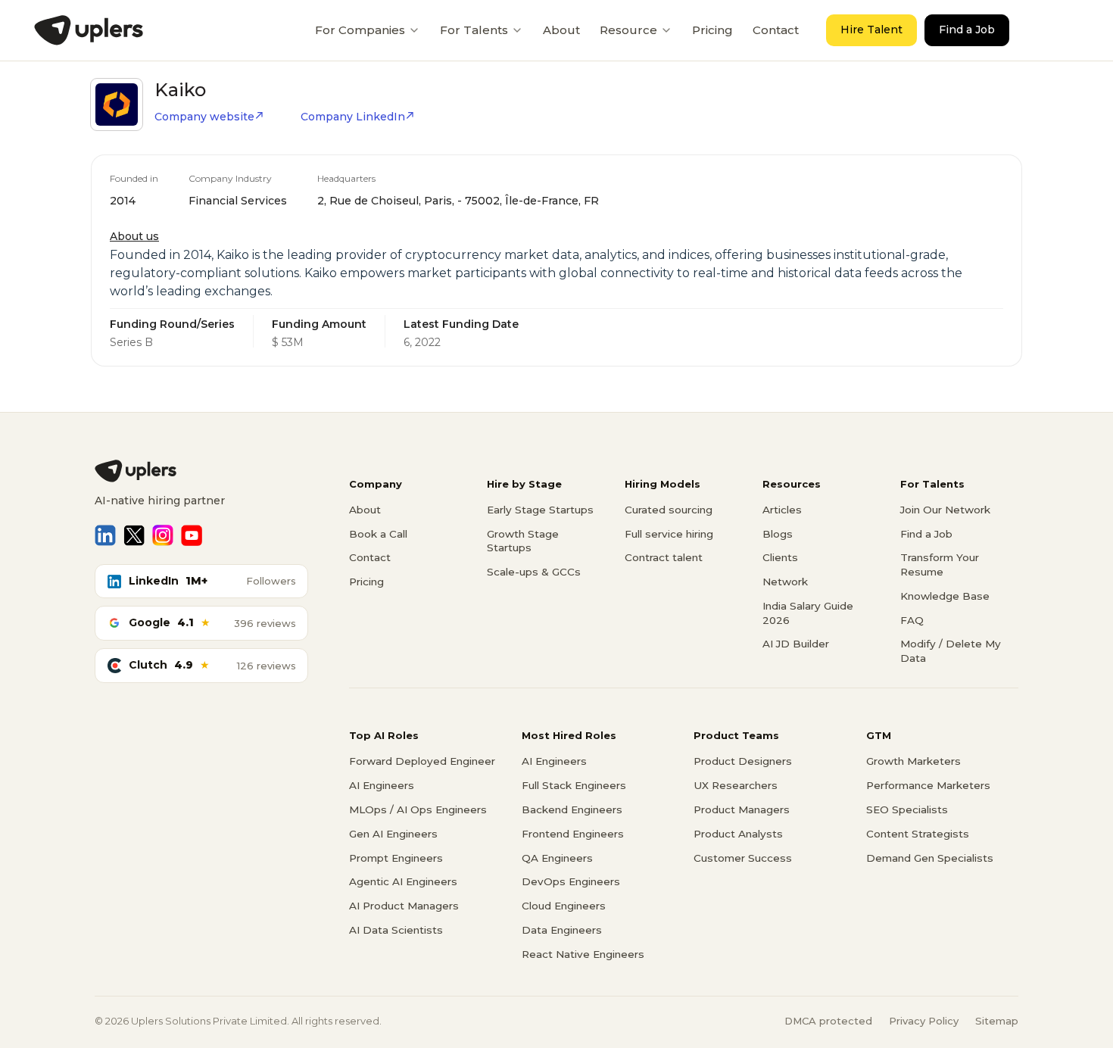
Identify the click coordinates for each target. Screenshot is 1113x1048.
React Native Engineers (583, 954)
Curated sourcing (668, 510)
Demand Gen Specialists (929, 858)
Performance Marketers (928, 785)
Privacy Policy (924, 1021)
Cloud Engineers (564, 906)
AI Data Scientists (396, 930)
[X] (134, 535)
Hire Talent (871, 29)
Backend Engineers (572, 809)
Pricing (712, 30)
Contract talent (664, 557)
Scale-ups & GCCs (534, 572)
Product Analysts (738, 834)
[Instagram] (162, 535)
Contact (776, 30)
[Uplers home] (201, 471)
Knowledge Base (945, 596)
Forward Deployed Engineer (422, 761)
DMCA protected (828, 1021)
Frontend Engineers (573, 834)
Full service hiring (669, 534)
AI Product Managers (404, 906)
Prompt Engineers (396, 858)
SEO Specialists (907, 809)
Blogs (777, 534)
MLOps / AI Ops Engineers (418, 809)
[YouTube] (191, 535)
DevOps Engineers (571, 881)
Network (785, 581)
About (561, 30)
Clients (780, 557)
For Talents (474, 30)
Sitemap (996, 1021)
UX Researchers (736, 785)
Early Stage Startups (540, 510)
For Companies (360, 30)
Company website (204, 116)
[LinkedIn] (105, 535)
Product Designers (743, 761)
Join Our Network (945, 510)
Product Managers (742, 809)
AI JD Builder (795, 644)
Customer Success (743, 858)
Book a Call (378, 534)
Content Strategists (917, 834)
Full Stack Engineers (574, 785)
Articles (782, 510)
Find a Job (967, 29)
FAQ (912, 620)
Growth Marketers (913, 761)
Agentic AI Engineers (403, 881)
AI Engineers (381, 785)
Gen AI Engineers (393, 834)
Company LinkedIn (353, 116)
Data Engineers (562, 930)
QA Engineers (557, 858)
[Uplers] (88, 30)
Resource (628, 30)
